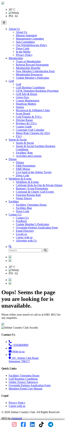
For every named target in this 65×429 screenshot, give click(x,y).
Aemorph (16, 418)
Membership (16, 58)
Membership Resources (29, 74)
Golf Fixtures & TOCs (29, 116)
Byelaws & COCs (26, 123)
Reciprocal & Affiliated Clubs (33, 110)
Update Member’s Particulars (32, 77)
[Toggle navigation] (3, 22)
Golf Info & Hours (26, 94)
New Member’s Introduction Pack (35, 71)
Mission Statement (26, 35)
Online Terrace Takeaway (23, 382)
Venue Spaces (24, 198)
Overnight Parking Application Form (37, 227)
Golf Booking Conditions (30, 87)
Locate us (21, 234)
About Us (14, 28)
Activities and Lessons (29, 155)
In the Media (23, 51)
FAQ (19, 136)
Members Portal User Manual (25, 388)
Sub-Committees (25, 41)
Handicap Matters (26, 103)
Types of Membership (28, 61)
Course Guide (24, 126)
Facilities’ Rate (24, 152)
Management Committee (30, 38)
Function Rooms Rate (28, 194)
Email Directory (25, 230)
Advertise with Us (26, 240)
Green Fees (22, 97)
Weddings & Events (20, 178)
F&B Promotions (25, 165)
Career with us (24, 237)
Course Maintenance (27, 100)
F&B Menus (23, 168)
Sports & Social (18, 139)
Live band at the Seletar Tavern (33, 172)
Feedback (21, 221)
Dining (13, 159)
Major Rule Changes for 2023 (33, 133)
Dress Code (22, 48)
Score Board (23, 113)
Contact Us (15, 214)
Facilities (14, 201)
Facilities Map (24, 208)
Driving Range (24, 120)
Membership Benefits (28, 67)
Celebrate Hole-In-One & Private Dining (39, 185)
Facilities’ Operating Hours (31, 204)
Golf (11, 81)
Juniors (20, 107)
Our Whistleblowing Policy (31, 45)
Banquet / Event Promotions (32, 188)
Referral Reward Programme (32, 64)
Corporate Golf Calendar (30, 129)
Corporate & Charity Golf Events (35, 191)
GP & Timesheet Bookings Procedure (37, 90)
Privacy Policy (24, 54)
